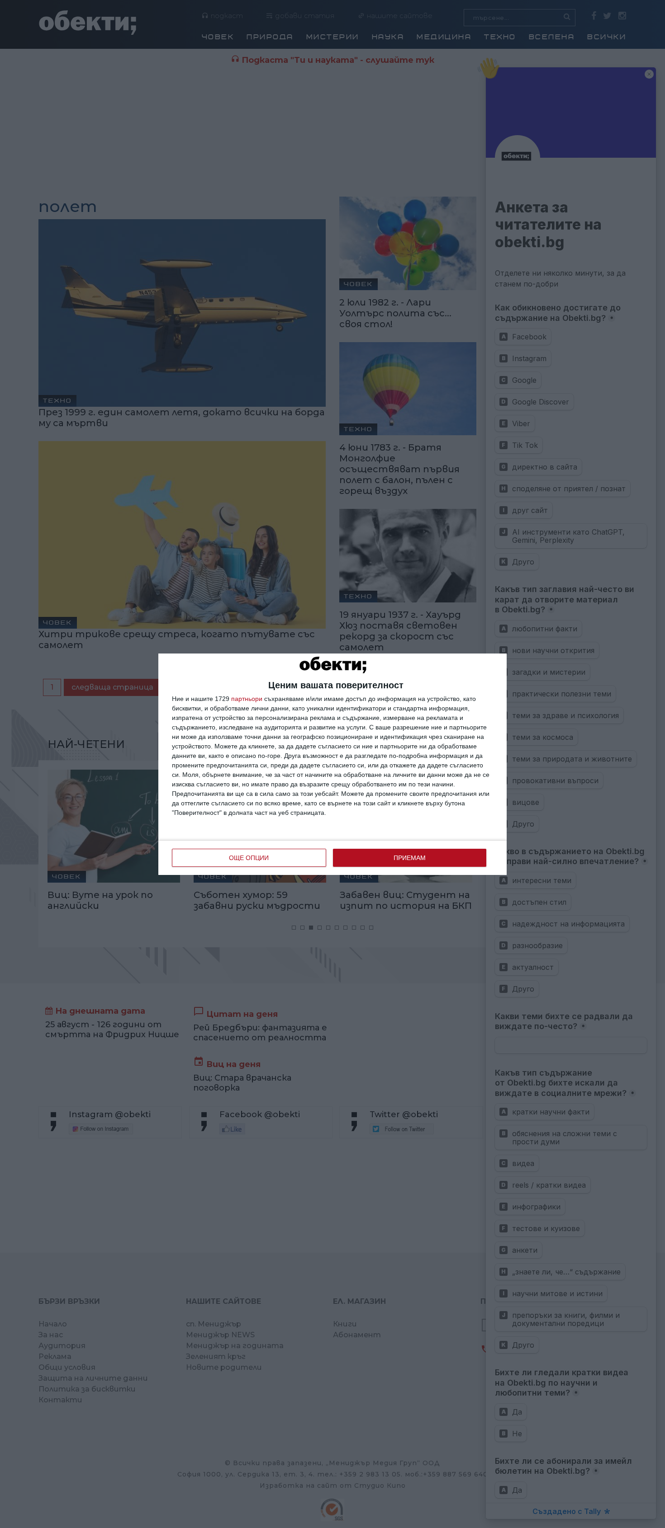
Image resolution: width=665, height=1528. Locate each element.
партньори (246, 699)
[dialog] (332, 764)
